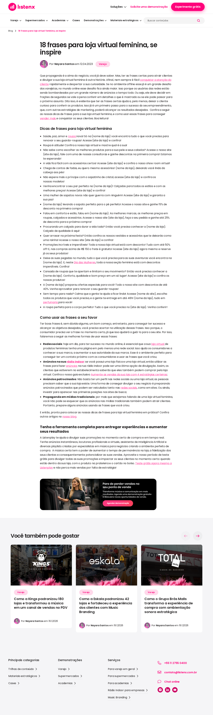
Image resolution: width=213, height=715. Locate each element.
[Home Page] (21, 7)
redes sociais (128, 388)
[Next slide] (197, 536)
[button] (118, 7)
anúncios (71, 366)
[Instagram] (160, 689)
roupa (72, 136)
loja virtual (158, 344)
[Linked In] (167, 689)
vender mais (48, 118)
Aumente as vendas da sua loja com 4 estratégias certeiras (129, 374)
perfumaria (50, 302)
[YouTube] (175, 689)
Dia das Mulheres (84, 262)
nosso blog (69, 416)
